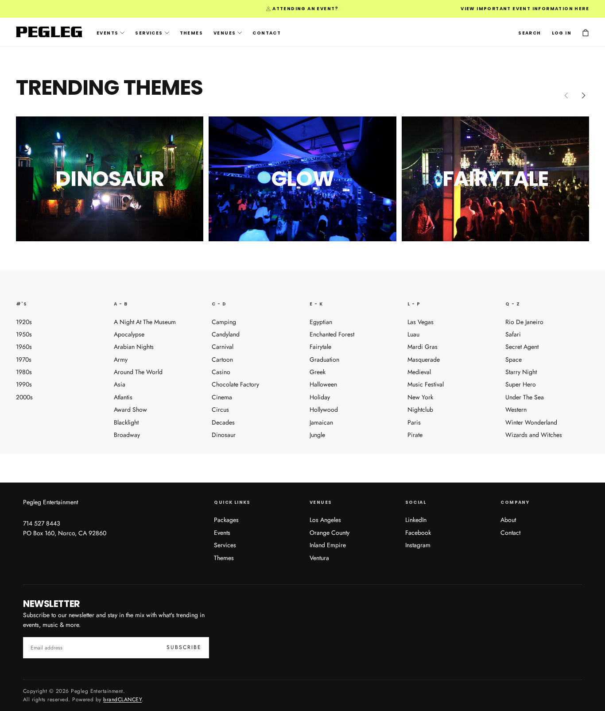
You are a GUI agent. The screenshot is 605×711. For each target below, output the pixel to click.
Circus (220, 409)
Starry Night (521, 371)
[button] (529, 32)
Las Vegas (420, 321)
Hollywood (324, 409)
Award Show (130, 409)
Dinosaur (224, 434)
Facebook (418, 532)
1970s (23, 359)
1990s (24, 384)
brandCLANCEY (122, 699)
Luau (413, 334)
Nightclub (420, 409)
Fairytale (320, 346)
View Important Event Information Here (525, 8)
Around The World (138, 371)
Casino (221, 371)
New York (420, 397)
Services (149, 33)
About (508, 519)
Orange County (329, 532)
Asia (119, 384)
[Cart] (585, 33)
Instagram (417, 545)
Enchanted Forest (332, 334)
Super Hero (520, 384)
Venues (224, 33)
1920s (24, 321)
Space (513, 359)
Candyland (226, 334)
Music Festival (425, 384)
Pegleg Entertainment (50, 502)
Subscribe (184, 647)
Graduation (324, 359)
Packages (226, 519)
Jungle (317, 434)
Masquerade (423, 359)
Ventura (319, 557)
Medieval (419, 371)
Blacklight (126, 422)
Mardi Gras (422, 346)
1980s (24, 371)
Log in (561, 33)
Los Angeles (325, 519)
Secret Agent (522, 346)
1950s (24, 334)
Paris (414, 422)
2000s (24, 397)
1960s (24, 346)
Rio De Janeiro (524, 321)
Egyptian (321, 321)
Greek (318, 371)
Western (516, 409)
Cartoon (222, 359)
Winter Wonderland (531, 422)
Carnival (222, 346)
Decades (223, 422)
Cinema (222, 397)
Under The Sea (524, 397)
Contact (266, 33)
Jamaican (321, 422)
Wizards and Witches (533, 434)
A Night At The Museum (145, 321)
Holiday (320, 397)
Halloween (323, 384)
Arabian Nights (134, 346)
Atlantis (123, 397)
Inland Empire (328, 545)
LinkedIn (416, 519)
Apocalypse (129, 334)
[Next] (583, 95)
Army (121, 359)
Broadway (127, 434)
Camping (224, 321)
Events (107, 33)
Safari (513, 334)
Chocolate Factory (235, 384)
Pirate (415, 434)
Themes (191, 33)
